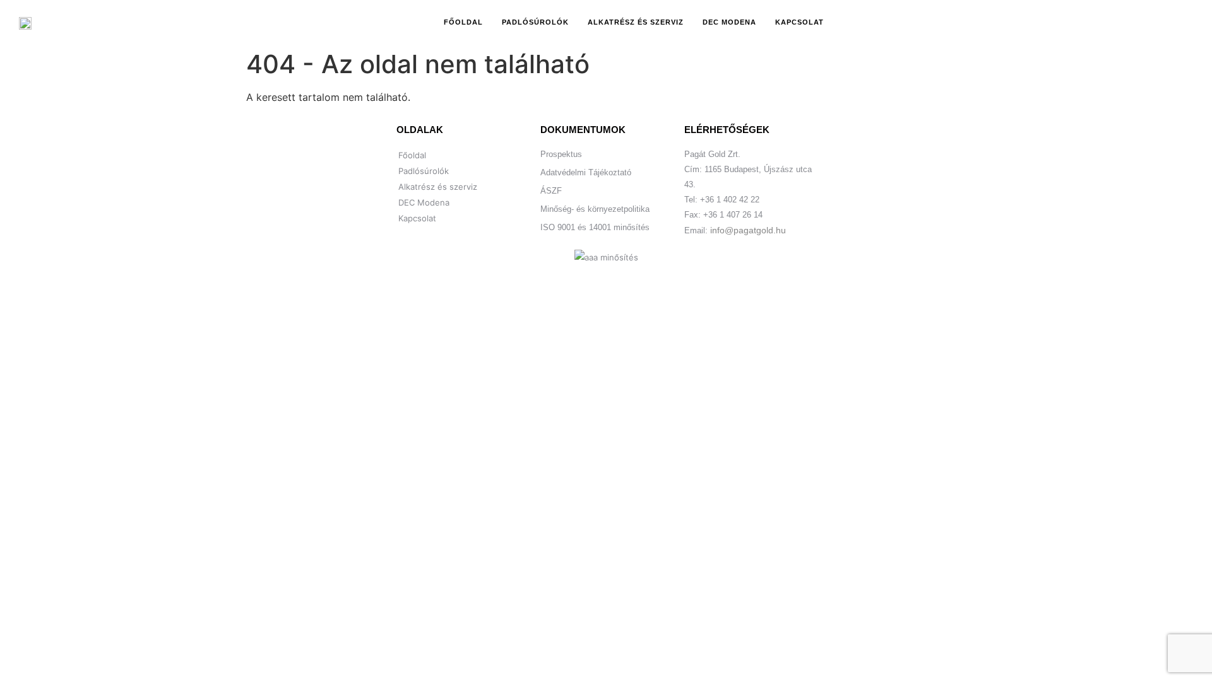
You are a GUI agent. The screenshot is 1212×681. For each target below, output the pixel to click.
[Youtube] (1034, 21)
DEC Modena (729, 22)
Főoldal (463, 22)
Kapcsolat (799, 22)
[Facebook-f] (1006, 21)
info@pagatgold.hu (748, 230)
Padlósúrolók (535, 22)
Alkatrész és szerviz (636, 22)
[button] (1077, 22)
